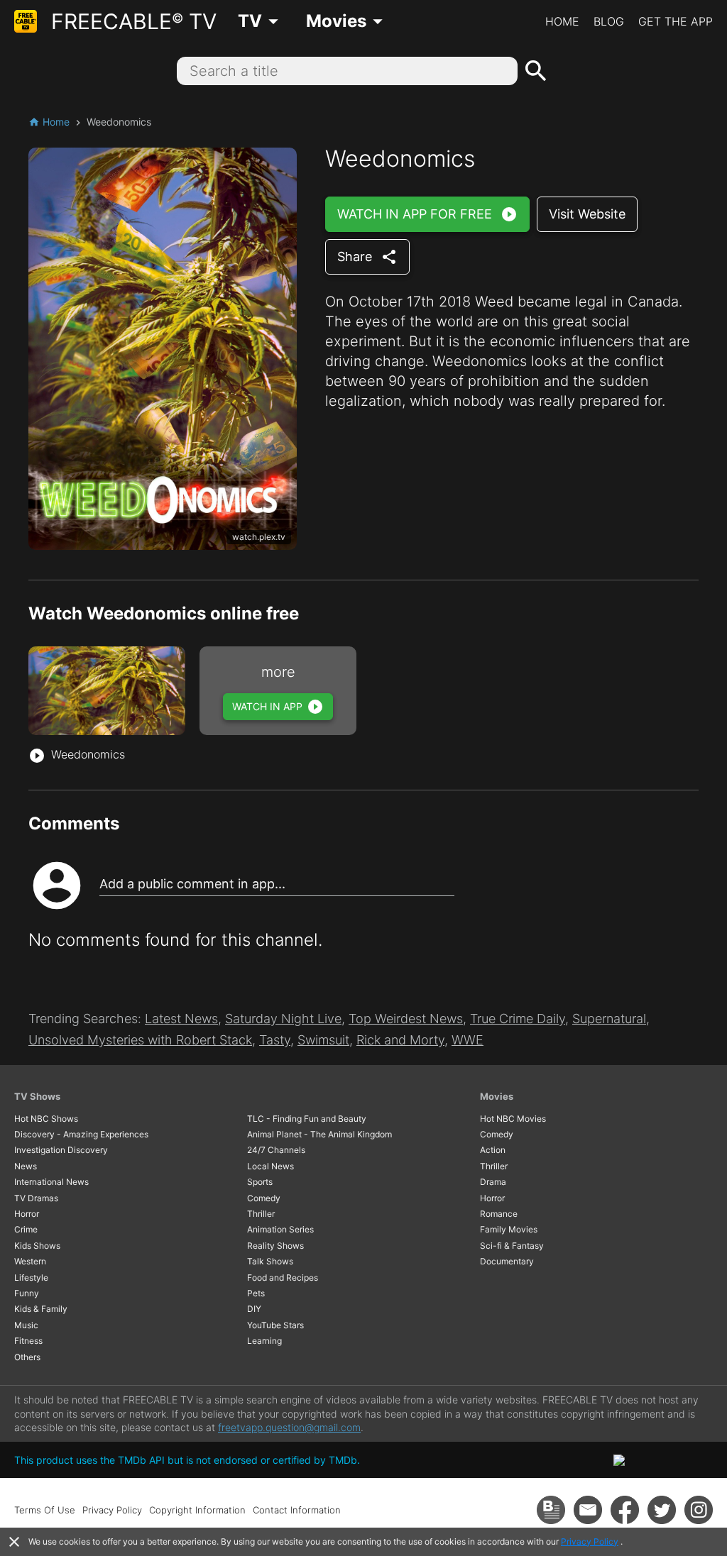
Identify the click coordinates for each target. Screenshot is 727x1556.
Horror (26, 1213)
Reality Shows (275, 1245)
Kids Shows (37, 1245)
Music (26, 1325)
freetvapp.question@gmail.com (289, 1427)
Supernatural (609, 1018)
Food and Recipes (282, 1277)
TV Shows (37, 1096)
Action (492, 1149)
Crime (26, 1229)
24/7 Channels (276, 1149)
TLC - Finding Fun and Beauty (306, 1118)
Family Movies (508, 1229)
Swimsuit (323, 1039)
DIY (254, 1308)
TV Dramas (36, 1198)
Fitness (28, 1340)
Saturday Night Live (283, 1018)
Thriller (261, 1213)
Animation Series (280, 1229)
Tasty (274, 1039)
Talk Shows (270, 1261)
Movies (496, 1096)
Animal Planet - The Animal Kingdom (319, 1134)
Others (27, 1357)
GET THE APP (675, 21)
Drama (493, 1181)
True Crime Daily (517, 1018)
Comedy (263, 1198)
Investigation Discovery (61, 1149)
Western (30, 1261)
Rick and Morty (400, 1039)
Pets (256, 1293)
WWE (467, 1039)
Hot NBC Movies (513, 1118)
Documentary (507, 1261)
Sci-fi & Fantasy (512, 1245)
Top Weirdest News (406, 1018)
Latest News (181, 1018)
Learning (264, 1340)
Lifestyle (31, 1277)
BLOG (609, 21)
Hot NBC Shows (46, 1118)
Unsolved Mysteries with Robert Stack (140, 1039)
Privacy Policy (589, 1541)
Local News (270, 1166)
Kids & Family (40, 1308)
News (25, 1166)
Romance (499, 1213)
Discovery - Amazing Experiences (81, 1134)
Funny (26, 1293)
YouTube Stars (275, 1325)
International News (51, 1181)
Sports (260, 1181)
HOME (562, 21)
